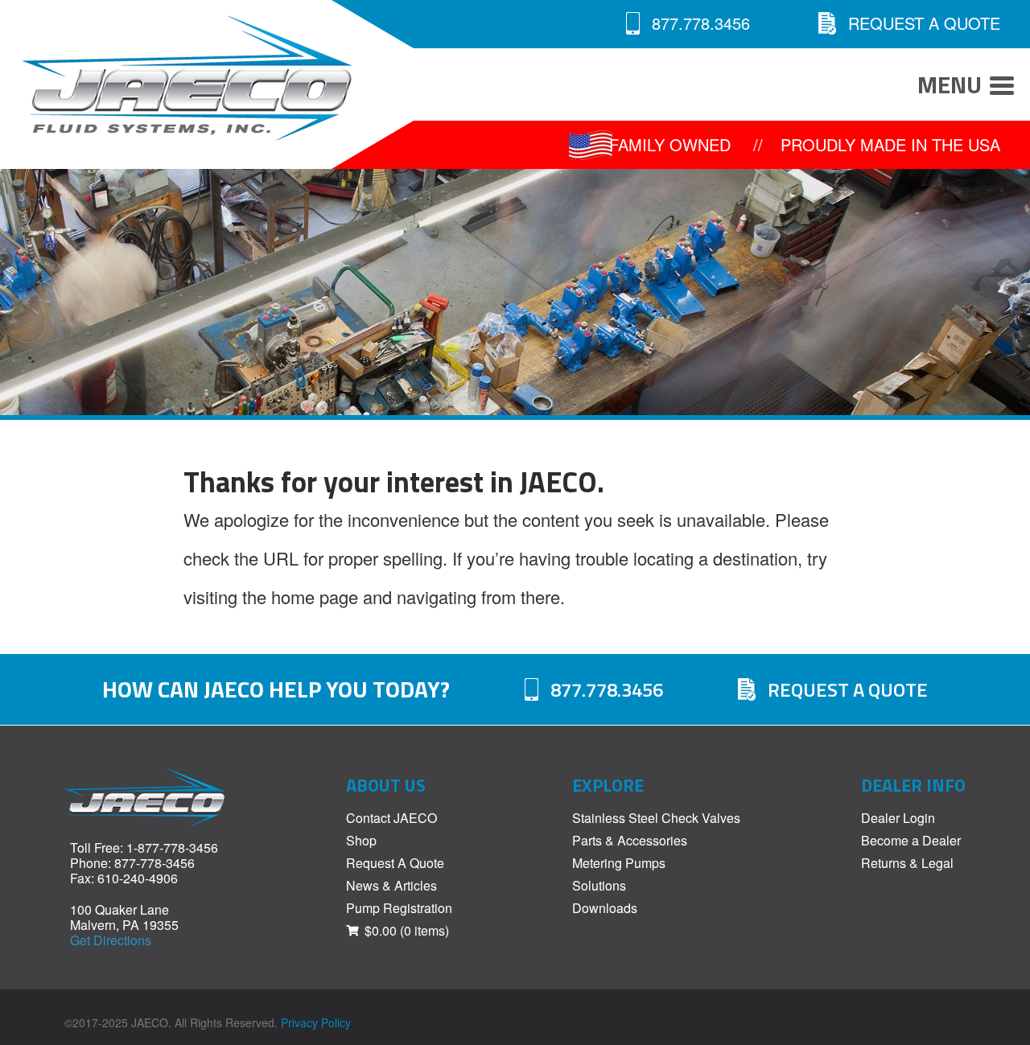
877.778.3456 (701, 23)
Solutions (599, 885)
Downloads (604, 908)
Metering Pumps (618, 863)
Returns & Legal (907, 863)
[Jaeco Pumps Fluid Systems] (166, 78)
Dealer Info (913, 785)
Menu (949, 84)
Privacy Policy (316, 1022)
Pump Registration (399, 908)
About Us (386, 785)
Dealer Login (898, 817)
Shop (361, 840)
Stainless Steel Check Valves (656, 817)
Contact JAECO (391, 817)
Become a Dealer (911, 840)
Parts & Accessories (629, 840)
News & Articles (391, 885)
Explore (608, 785)
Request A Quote (924, 23)
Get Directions (110, 940)
